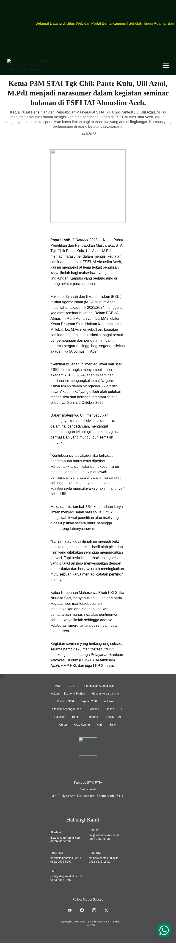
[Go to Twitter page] (106, 910)
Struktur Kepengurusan (67, 709)
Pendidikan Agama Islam (99, 685)
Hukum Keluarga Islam (106, 693)
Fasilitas (94, 709)
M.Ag (75, 329)
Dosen (110, 709)
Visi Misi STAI (65, 701)
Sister (113, 724)
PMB (57, 685)
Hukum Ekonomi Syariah (68, 693)
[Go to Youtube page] (72, 910)
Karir (100, 724)
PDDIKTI (72, 685)
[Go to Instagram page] (96, 910)
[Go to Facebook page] (84, 910)
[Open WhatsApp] (164, 930)
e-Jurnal (109, 701)
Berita (76, 716)
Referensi (92, 716)
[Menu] (166, 65)
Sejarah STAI (89, 701)
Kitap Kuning (82, 724)
